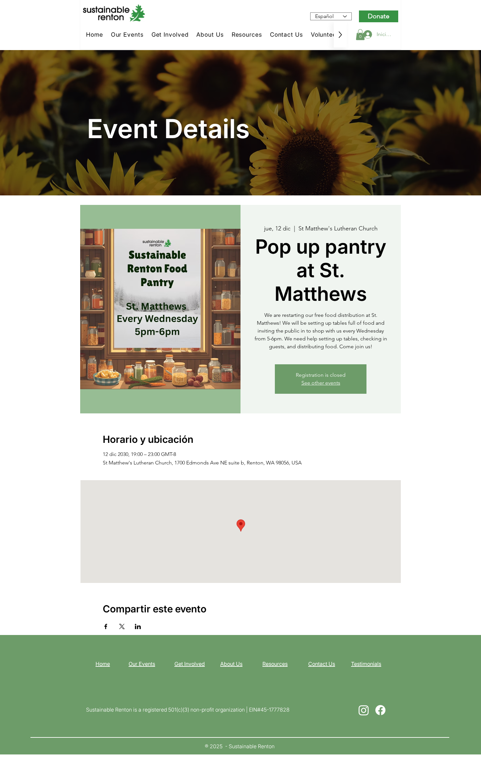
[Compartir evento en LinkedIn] (138, 626)
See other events (320, 383)
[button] (360, 34)
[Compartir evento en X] (122, 626)
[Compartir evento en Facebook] (106, 626)
